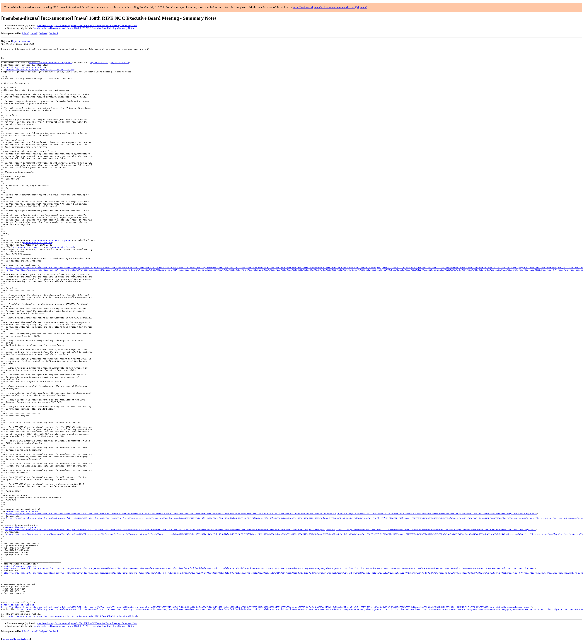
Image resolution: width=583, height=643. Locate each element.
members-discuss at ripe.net (22, 69)
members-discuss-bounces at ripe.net (50, 63)
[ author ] (53, 33)
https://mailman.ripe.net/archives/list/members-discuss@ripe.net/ (330, 7)
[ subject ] (43, 33)
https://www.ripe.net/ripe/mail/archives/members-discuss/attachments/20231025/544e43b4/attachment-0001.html (73, 616)
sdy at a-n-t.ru (99, 63)
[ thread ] (34, 33)
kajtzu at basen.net (21, 41)
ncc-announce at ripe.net (28, 247)
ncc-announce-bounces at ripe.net (52, 240)
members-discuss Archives (16, 639)
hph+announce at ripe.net (37, 242)
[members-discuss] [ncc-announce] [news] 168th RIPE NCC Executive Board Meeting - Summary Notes (87, 25)
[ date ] (25, 33)
